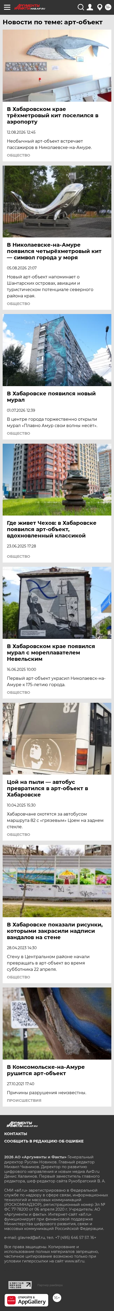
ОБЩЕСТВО (18, 155)
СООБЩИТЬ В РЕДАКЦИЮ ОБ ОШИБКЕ (44, 1141)
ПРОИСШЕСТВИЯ (24, 1100)
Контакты (15, 1133)
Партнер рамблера (50, 1285)
